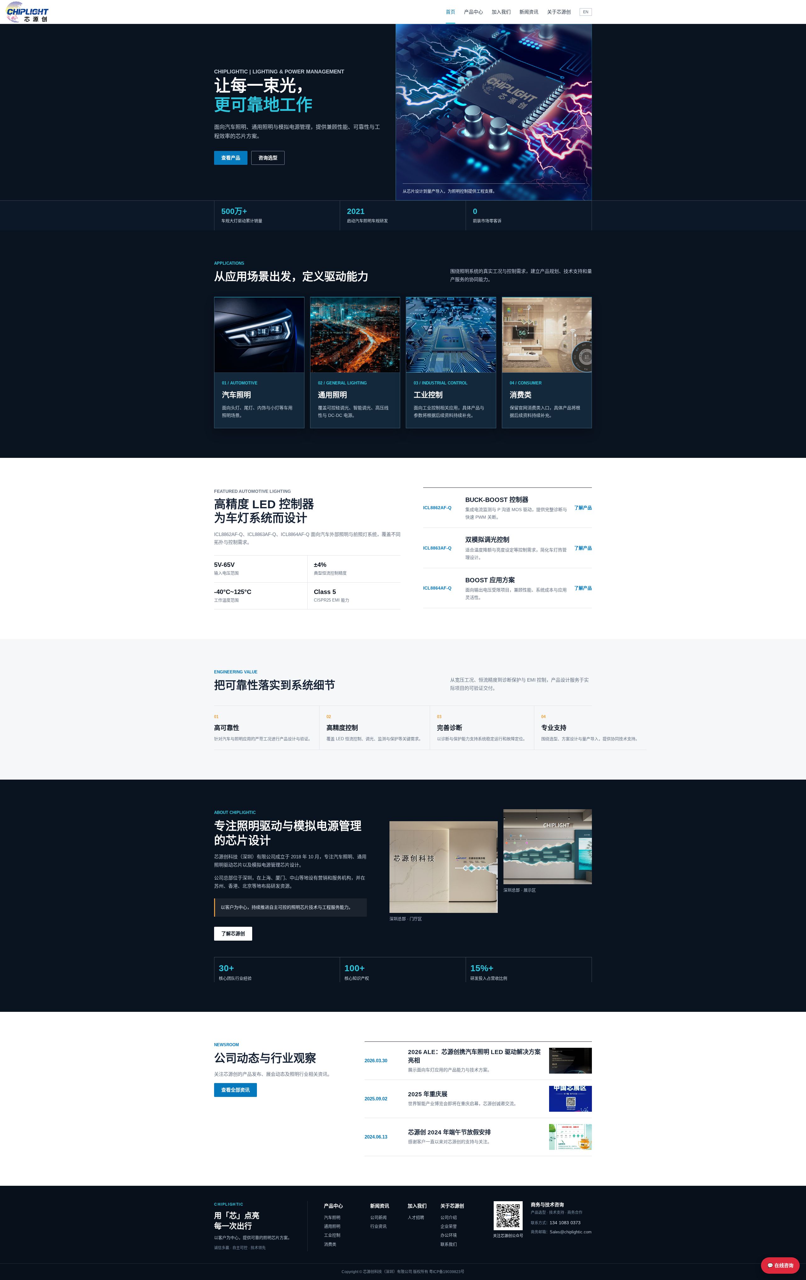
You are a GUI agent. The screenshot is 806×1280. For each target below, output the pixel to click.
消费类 (330, 1244)
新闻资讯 (528, 11)
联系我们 (448, 1244)
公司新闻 (378, 1217)
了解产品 (583, 507)
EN (585, 12)
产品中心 (473, 11)
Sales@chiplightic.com (561, 1232)
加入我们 (501, 11)
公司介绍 (448, 1217)
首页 (450, 11)
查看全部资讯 (235, 1090)
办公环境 (448, 1235)
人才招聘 (416, 1217)
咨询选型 (267, 157)
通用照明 (332, 1226)
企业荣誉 (448, 1226)
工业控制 (332, 1235)
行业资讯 (378, 1226)
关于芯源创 (559, 11)
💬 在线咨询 (780, 1265)
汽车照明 (332, 1217)
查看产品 (230, 157)
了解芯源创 (233, 933)
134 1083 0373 (556, 1222)
